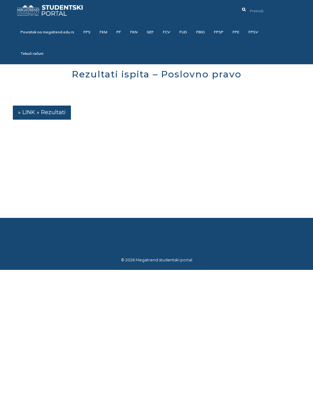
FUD (183, 32)
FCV (166, 32)
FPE (236, 32)
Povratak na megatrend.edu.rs (47, 32)
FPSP (218, 32)
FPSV (253, 32)
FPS (86, 32)
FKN (134, 32)
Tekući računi (31, 53)
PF (118, 32)
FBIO (200, 32)
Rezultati (53, 112)
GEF (150, 32)
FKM (103, 32)
